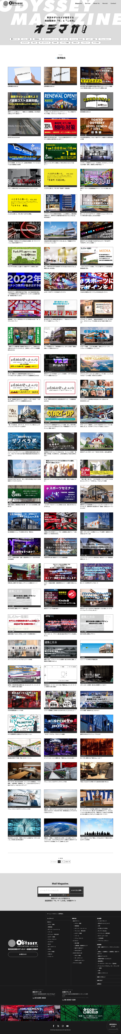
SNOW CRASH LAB (77, 953)
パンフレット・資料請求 (104, 933)
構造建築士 (100, 961)
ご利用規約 (100, 938)
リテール (64, 39)
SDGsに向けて (78, 950)
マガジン (49, 922)
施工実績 (77, 943)
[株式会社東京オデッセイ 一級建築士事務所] (13, 3)
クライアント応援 (77, 963)
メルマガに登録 (76, 890)
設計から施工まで (79, 948)
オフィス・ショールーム (50, 39)
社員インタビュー (101, 977)
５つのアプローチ (102, 921)
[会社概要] (97, 3)
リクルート (86, 42)
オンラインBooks (102, 930)
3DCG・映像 (78, 955)
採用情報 (99, 944)
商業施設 (36, 39)
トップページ (50, 918)
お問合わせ (23, 954)
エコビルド (25, 42)
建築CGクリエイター (103, 956)
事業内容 (74, 918)
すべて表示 (96, 42)
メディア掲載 (65, 42)
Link (68, 895)
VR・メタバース (44, 42)
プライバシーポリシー (103, 940)
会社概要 (99, 918)
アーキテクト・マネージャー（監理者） (107, 963)
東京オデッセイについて (104, 923)
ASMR (55, 42)
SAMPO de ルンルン (79, 960)
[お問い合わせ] (113, 3)
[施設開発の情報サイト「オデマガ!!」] (79, 3)
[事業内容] (87, 3)
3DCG (34, 42)
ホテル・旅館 (26, 39)
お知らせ (75, 42)
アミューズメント (105, 39)
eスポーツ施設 (92, 39)
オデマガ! (15, 39)
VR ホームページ (102, 935)
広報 (99, 970)
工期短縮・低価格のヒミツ (81, 945)
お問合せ (99, 984)
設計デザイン (76, 921)
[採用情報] (105, 3)
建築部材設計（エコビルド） (105, 958)
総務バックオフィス (103, 973)
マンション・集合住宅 (77, 39)
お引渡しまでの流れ (103, 928)
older (66, 861)
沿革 (99, 926)
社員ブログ (99, 980)
